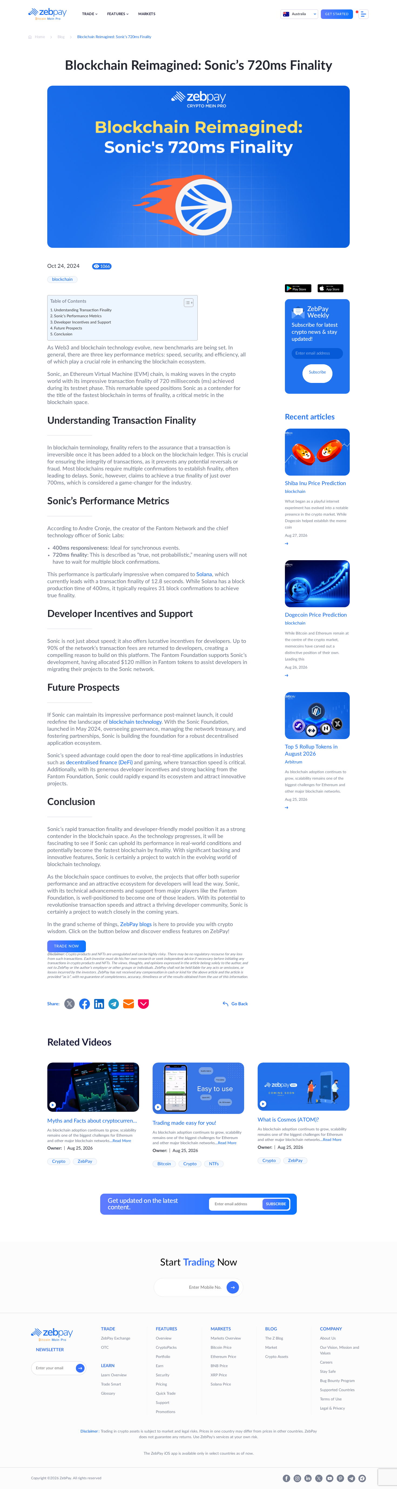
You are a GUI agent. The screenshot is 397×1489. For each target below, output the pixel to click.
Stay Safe (328, 1372)
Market (271, 1348)
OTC (105, 1348)
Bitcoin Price (221, 1348)
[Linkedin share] (99, 1004)
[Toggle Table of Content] (186, 302)
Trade (88, 14)
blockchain (62, 279)
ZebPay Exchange (115, 1338)
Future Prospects (68, 328)
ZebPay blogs (136, 924)
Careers (326, 1362)
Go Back (239, 1004)
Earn (159, 1366)
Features (116, 14)
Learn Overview (114, 1375)
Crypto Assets (276, 1357)
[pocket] (143, 1004)
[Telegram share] (113, 1004)
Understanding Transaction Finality (83, 310)
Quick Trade (166, 1393)
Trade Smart (111, 1384)
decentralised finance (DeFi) (99, 762)
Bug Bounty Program (337, 1381)
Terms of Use (331, 1399)
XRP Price (219, 1375)
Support (162, 1403)
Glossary (108, 1393)
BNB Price (219, 1366)
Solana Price (221, 1384)
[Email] (128, 1004)
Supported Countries (337, 1390)
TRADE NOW (66, 946)
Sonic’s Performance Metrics (78, 316)
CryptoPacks (166, 1348)
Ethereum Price (223, 1357)
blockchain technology (135, 722)
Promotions (165, 1412)
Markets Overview (226, 1338)
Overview (163, 1338)
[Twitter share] (69, 1004)
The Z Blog (274, 1338)
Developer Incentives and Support (82, 322)
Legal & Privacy (332, 1408)
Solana (204, 574)
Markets (146, 14)
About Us (328, 1338)
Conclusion (63, 334)
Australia (299, 14)
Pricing (161, 1384)
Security (162, 1375)
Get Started (337, 14)
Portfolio (163, 1357)
